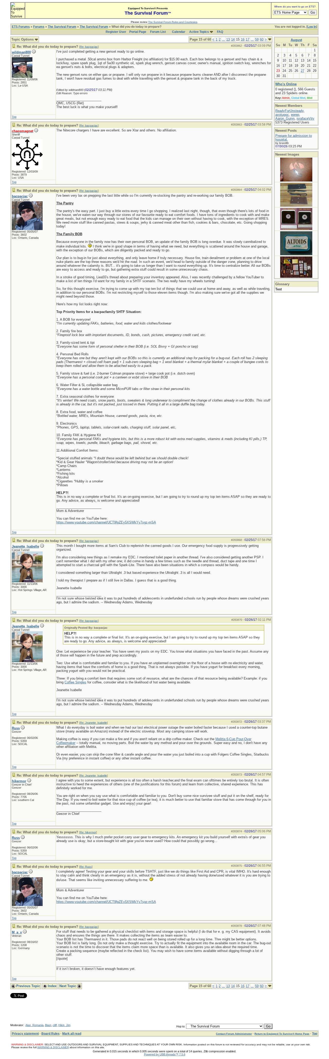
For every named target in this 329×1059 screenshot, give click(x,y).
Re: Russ (86, 866)
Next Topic (68, 986)
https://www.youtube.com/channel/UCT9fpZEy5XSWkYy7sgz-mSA (106, 522)
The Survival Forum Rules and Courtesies (172, 22)
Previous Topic (27, 986)
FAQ (220, 32)
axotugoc (282, 115)
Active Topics (199, 32)
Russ (16, 728)
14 (233, 39)
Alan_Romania (34, 1025)
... (223, 39)
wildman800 (21, 52)
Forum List (158, 32)
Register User (116, 32)
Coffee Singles (75, 682)
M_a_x (17, 932)
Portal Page (137, 32)
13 (228, 39)
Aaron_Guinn (285, 118)
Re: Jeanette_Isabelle (93, 722)
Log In (311, 26)
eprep (295, 115)
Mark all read (71, 1033)
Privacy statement (25, 1033)
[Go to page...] (270, 39)
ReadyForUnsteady (289, 111)
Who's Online (286, 84)
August (296, 40)
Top (14, 116)
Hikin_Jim (64, 1025)
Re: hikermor (88, 832)
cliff (55, 1025)
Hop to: (180, 1026)
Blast (48, 1025)
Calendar (178, 32)
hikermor (19, 781)
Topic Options (23, 39)
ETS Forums (21, 26)
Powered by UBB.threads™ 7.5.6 (164, 1054)
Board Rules (50, 1033)
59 (257, 39)
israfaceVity (305, 118)
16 (242, 39)
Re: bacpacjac (89, 46)
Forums (38, 26)
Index (52, 986)
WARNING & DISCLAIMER (53, 1047)
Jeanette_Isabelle (25, 546)
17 (247, 39)
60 (261, 39)
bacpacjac (20, 196)
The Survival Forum (62, 26)
